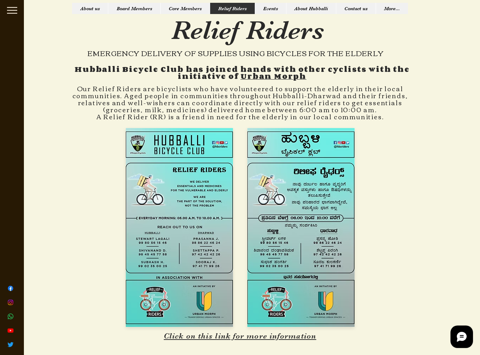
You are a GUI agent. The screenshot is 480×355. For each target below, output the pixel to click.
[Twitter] (10, 344)
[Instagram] (10, 302)
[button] (12, 10)
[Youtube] (10, 330)
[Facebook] (10, 288)
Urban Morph (273, 76)
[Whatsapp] (10, 316)
